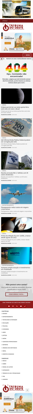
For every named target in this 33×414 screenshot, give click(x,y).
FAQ (3, 376)
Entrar (5, 21)
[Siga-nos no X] (17, 306)
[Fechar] (27, 390)
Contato (5, 379)
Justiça (4, 335)
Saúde (4, 338)
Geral (4, 351)
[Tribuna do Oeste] (16, 27)
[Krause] (16, 42)
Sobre (4, 364)
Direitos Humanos (8, 354)
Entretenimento (7, 316)
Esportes (5, 344)
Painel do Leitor (7, 367)
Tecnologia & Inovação (9, 319)
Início (4, 360)
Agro (4, 332)
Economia (5, 329)
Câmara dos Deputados (9, 348)
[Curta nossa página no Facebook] (9, 306)
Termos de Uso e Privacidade (11, 373)
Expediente (5, 370)
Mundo (4, 313)
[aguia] (16, 9)
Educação (5, 323)
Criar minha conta (16, 294)
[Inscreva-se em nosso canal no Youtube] (21, 306)
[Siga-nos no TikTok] (25, 306)
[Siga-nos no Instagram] (13, 306)
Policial (5, 326)
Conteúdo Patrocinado (9, 341)
